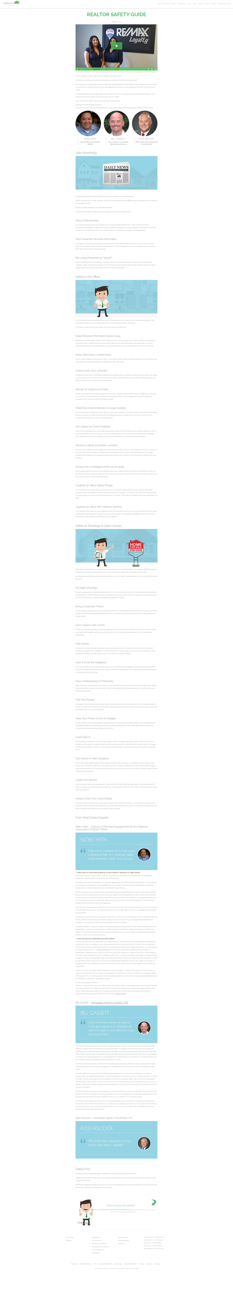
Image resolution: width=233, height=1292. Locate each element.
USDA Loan (121, 1243)
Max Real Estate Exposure (118, 144)
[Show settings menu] (152, 68)
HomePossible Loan (123, 1240)
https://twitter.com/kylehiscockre (147, 142)
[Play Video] (77, 68)
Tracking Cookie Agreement (105, 1264)
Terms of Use (157, 1264)
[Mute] (148, 68)
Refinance (68, 1240)
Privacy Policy (74, 1264)
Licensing (141, 1264)
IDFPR (94, 1264)
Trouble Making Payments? (130, 1264)
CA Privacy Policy (118, 1264)
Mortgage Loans (96, 1237)
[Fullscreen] (155, 68)
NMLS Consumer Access (85, 1264)
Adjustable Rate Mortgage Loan (100, 1246)
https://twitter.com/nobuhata (90, 142)
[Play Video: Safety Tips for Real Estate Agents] (116, 45)
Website (90, 144)
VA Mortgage (95, 1253)
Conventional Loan (123, 1237)
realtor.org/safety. (120, 994)
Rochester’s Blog (146, 144)
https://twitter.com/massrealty (118, 142)
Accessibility (149, 1264)
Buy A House (69, 1237)
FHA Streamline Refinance (99, 1243)
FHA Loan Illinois (96, 1240)
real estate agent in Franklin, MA (109, 1002)
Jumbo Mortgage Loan (98, 1250)
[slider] (115, 68)
